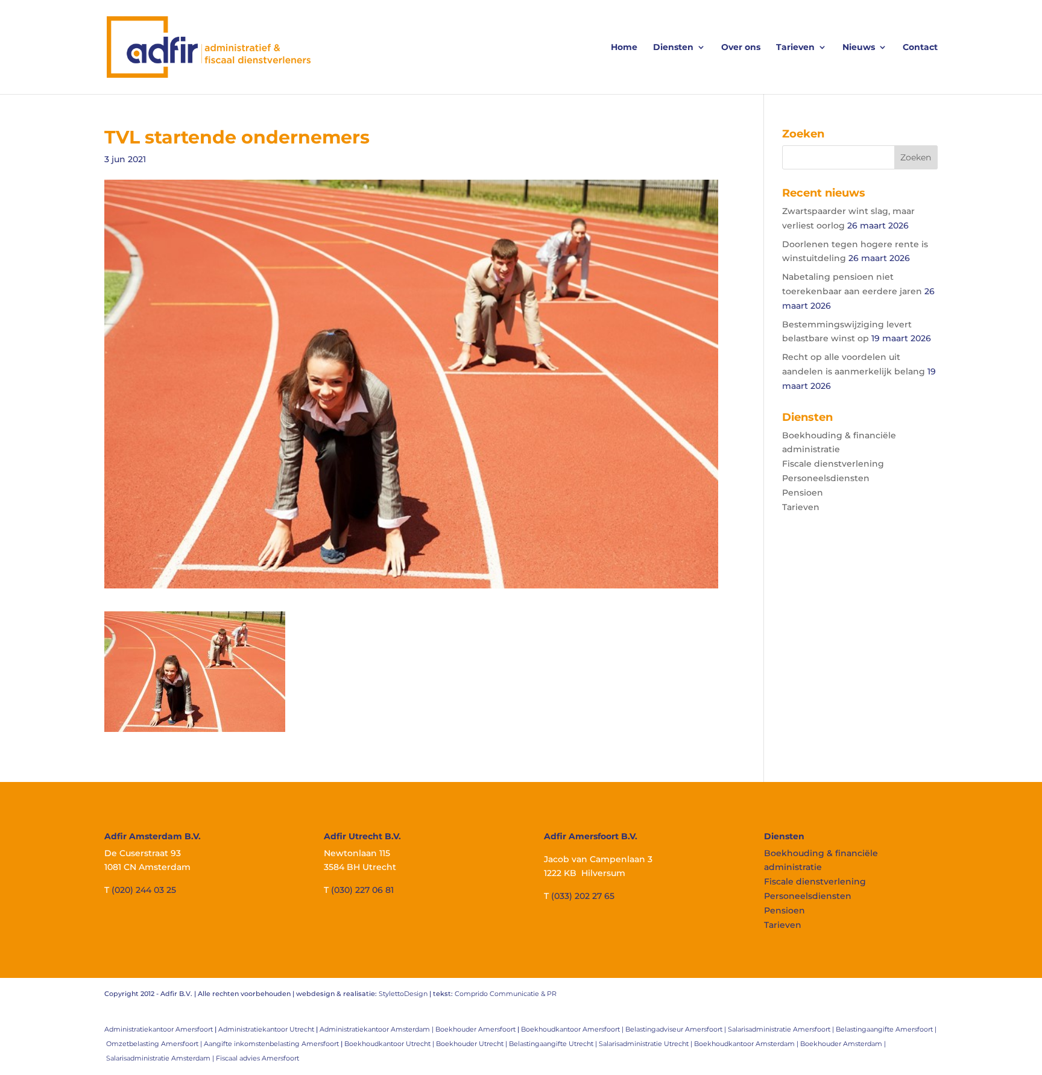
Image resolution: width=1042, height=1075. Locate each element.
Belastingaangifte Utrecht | (554, 1043)
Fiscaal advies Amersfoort (257, 1058)
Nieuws (858, 47)
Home (624, 47)
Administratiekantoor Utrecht (266, 1029)
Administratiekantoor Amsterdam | (377, 1029)
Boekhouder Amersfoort (475, 1029)
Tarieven (795, 47)
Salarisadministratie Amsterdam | (161, 1058)
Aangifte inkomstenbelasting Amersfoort (271, 1043)
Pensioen (802, 492)
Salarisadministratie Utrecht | (646, 1043)
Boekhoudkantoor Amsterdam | (747, 1043)
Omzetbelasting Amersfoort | (155, 1043)
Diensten (673, 47)
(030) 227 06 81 (362, 889)
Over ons (740, 47)
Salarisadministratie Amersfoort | (782, 1029)
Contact (920, 47)
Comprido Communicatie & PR (506, 993)
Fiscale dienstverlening (833, 463)
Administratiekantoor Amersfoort (158, 1029)
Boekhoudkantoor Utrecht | (390, 1043)
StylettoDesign (403, 993)
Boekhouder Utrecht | (472, 1043)
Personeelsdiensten (826, 478)
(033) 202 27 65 (582, 896)
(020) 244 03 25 (144, 889)
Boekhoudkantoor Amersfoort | (573, 1029)
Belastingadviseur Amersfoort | (676, 1029)
